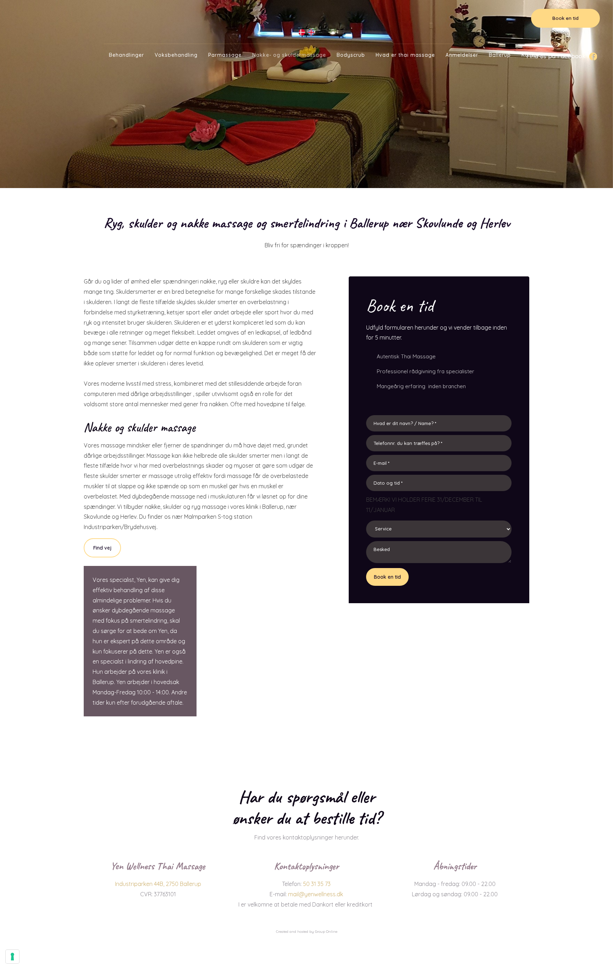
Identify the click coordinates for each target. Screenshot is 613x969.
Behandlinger (126, 55)
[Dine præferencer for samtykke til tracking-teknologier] (12, 956)
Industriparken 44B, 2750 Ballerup (158, 883)
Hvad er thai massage (405, 55)
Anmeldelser (462, 55)
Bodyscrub (351, 55)
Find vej (102, 548)
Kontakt (532, 55)
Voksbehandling (176, 55)
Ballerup (500, 55)
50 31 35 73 (317, 883)
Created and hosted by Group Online (306, 931)
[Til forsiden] (306, 15)
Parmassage (225, 55)
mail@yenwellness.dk (315, 894)
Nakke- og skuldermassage (289, 55)
